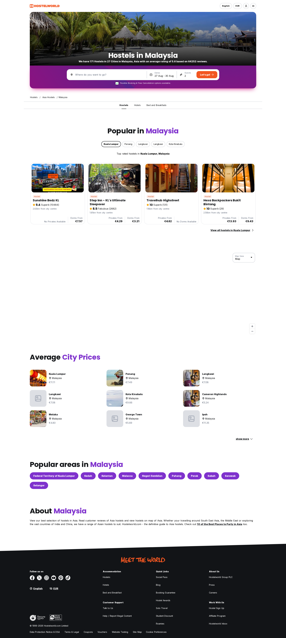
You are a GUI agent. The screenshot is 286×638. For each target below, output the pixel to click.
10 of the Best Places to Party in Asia (219, 524)
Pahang (176, 475)
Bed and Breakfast (112, 592)
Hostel (37, 196)
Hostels (106, 577)
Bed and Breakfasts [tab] (157, 105)
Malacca (127, 475)
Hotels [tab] (137, 105)
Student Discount (164, 616)
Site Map (137, 632)
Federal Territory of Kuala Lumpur (54, 475)
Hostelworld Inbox (218, 623)
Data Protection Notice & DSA (45, 632)
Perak (194, 475)
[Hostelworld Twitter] (39, 577)
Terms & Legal (71, 632)
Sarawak (230, 475)
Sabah (211, 475)
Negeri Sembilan (152, 475)
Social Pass (161, 577)
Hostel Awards (163, 600)
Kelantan (107, 475)
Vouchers (102, 632)
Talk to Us (108, 608)
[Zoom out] (252, 331)
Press (212, 585)
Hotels (106, 585)
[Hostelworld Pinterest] (60, 577)
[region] (143, 293)
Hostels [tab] (123, 105)
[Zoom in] (252, 326)
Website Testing (120, 632)
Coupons (88, 632)
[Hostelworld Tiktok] (68, 577)
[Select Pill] (246, 6)
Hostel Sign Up (216, 608)
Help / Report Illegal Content (117, 616)
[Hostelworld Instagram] (46, 577)
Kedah (88, 475)
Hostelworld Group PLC (221, 577)
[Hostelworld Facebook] (32, 577)
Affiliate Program (217, 616)
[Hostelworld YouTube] (53, 577)
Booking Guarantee (165, 592)
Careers (213, 592)
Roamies (160, 623)
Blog (158, 585)
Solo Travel (162, 608)
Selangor (39, 485)
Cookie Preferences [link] (156, 632)
